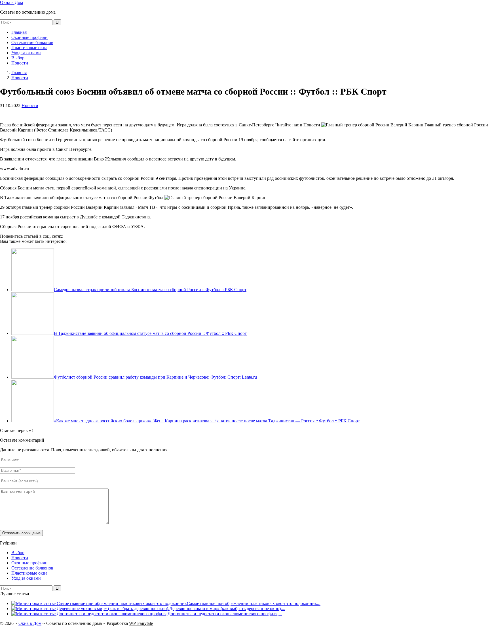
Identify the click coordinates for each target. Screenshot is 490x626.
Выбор (17, 57)
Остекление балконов (32, 42)
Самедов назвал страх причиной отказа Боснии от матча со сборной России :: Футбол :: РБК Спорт (150, 289)
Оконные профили (29, 37)
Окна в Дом (11, 2)
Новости (19, 62)
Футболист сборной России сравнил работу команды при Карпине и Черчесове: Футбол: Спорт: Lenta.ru (155, 377)
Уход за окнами (26, 52)
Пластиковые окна (29, 47)
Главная (19, 32)
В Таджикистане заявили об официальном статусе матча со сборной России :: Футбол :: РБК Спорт (150, 333)
